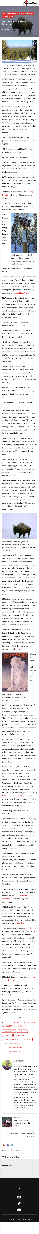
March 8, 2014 (22, 923)
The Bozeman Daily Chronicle (16, 796)
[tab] (4, 1145)
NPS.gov (14, 700)
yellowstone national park (13, 1047)
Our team (21, 1217)
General (23, 13)
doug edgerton (9, 1031)
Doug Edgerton (30, 928)
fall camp (22, 1031)
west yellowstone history (12, 1043)
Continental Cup (13, 13)
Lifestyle (30, 13)
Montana (7, 1035)
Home (8, 1217)
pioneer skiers (20, 1035)
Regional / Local (8, 16)
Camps (5, 13)
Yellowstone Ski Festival (12, 1051)
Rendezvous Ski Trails (11, 1039)
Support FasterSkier (14, 1219)
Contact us (26, 1219)
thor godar (26, 1039)
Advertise (30, 1217)
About (14, 1217)
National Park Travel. (21, 293)
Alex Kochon (6, 29)
